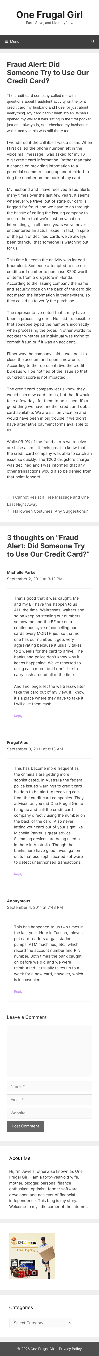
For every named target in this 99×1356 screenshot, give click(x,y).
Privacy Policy (70, 1349)
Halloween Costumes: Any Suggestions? (50, 511)
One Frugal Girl (49, 14)
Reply (18, 716)
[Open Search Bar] (92, 42)
